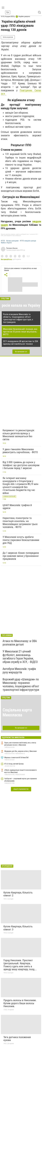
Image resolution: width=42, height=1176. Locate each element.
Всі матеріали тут (21, 352)
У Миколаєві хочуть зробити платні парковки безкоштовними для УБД (21, 539)
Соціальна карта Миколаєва (17, 712)
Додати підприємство (21, 789)
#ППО (3, 241)
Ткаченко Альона (11, 248)
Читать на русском (8, 37)
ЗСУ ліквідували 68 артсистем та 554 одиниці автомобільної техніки (20, 342)
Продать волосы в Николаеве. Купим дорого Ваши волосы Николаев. (20, 1003)
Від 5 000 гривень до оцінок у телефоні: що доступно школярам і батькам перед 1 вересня (21, 465)
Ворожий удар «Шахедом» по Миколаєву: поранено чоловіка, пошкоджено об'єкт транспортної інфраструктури (21, 685)
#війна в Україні (6, 243)
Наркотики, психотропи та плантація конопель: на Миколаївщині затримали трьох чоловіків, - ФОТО (20, 523)
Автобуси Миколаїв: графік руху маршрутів (19, 670)
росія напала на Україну (21, 305)
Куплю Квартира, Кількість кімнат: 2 (18, 894)
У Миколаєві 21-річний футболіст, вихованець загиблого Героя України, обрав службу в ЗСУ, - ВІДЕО (20, 657)
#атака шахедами (12, 241)
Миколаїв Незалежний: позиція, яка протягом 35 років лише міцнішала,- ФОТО (20, 332)
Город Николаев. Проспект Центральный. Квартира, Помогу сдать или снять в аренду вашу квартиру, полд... (20, 965)
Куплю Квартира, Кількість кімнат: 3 (18, 928)
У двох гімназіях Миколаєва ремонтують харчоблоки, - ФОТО (20, 451)
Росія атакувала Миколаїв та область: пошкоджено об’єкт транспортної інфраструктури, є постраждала (18, 318)
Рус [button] (7, 12)
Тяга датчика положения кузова (17, 1039)
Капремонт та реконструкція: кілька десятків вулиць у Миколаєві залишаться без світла (19, 435)
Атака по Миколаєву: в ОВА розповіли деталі (20, 642)
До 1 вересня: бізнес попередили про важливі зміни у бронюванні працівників (21, 555)
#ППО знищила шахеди (28, 241)
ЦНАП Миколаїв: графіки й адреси (17, 507)
